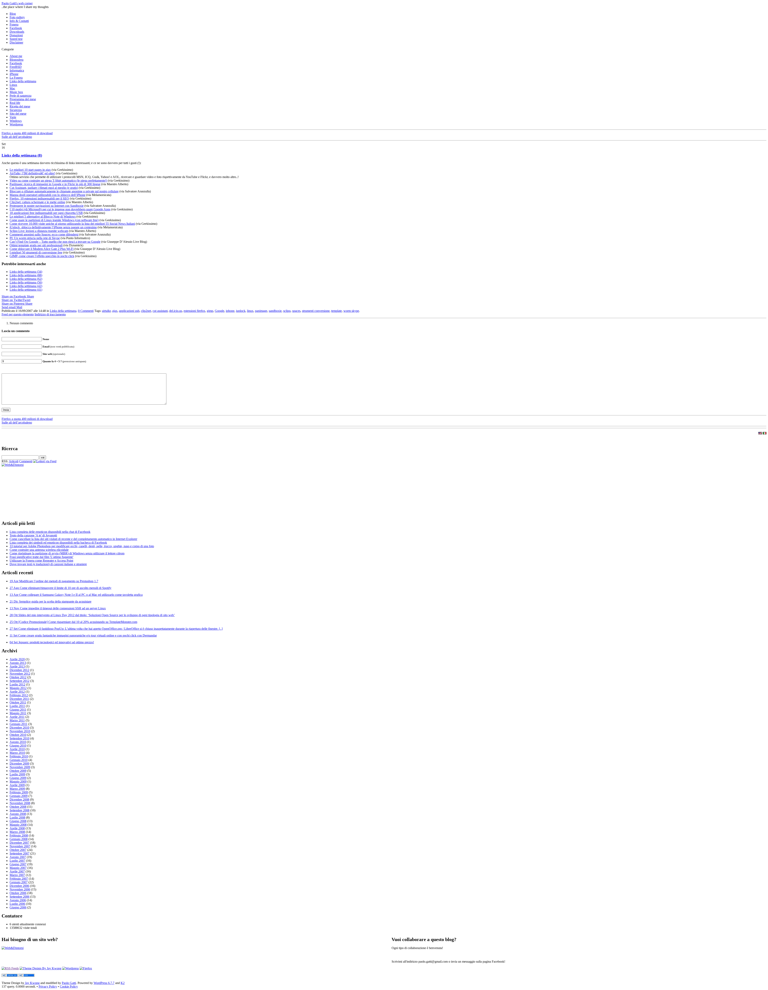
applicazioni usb (129, 310)
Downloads (17, 31)
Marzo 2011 (17, 720)
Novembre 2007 (20, 846)
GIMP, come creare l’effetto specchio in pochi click (42, 256)
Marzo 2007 (17, 875)
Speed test (16, 39)
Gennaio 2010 (19, 760)
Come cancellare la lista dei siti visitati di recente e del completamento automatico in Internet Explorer (73, 539)
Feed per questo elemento (18, 314)
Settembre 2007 (19, 853)
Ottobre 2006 (18, 893)
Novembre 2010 (20, 731)
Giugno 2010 (18, 745)
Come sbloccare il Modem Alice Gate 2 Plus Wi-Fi (42, 249)
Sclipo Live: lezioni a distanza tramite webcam (39, 231)
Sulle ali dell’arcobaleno (17, 136)
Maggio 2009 (18, 781)
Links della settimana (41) (26, 289)
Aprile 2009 (17, 785)
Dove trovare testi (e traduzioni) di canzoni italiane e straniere (48, 564)
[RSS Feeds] (10, 968)
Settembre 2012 (19, 681)
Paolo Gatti (69, 983)
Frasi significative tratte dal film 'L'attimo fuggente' (41, 557)
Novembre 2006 (20, 889)
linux (250, 310)
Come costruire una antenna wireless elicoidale (39, 549)
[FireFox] (86, 968)
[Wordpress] (70, 968)
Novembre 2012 (20, 673)
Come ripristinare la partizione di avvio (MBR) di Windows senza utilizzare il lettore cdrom (67, 553)
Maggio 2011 (18, 713)
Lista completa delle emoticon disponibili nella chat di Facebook (50, 531)
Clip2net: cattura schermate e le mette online (37, 202)
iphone (230, 310)
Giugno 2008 (18, 821)
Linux (13, 85)
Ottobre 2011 (18, 702)
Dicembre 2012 (19, 670)
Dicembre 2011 (19, 698)
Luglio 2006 (17, 903)
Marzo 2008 (17, 832)
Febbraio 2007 (19, 878)
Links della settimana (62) (26, 279)
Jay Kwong (32, 983)
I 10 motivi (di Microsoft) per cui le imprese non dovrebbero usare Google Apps (60, 209)
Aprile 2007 (17, 871)
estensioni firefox (194, 310)
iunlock (240, 310)
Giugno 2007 (18, 864)
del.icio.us (175, 310)
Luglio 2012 (17, 684)
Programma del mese (23, 99)
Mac (12, 88)
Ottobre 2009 (18, 770)
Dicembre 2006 (19, 886)
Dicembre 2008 (19, 799)
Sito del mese (18, 113)
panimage (261, 310)
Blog (13, 13)
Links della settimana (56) (26, 282)
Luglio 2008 (17, 817)
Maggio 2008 (18, 824)
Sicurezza (16, 110)
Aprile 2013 (17, 666)
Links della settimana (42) (26, 286)
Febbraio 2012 (19, 695)
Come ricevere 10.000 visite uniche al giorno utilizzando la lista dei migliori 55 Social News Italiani (72, 223)
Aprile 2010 (17, 749)
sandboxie (275, 310)
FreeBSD (16, 67)
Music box (16, 92)
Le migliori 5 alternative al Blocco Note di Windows (43, 216)
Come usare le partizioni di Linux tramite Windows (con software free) (54, 220)
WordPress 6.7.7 (104, 983)
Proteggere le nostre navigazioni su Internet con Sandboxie (47, 205)
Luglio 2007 (17, 860)
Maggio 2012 (18, 688)
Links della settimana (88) (26, 275)
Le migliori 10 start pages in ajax (30, 169)
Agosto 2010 (18, 742)
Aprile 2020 (17, 659)
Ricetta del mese (20, 106)
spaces (296, 310)
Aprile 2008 (17, 828)
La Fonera (16, 77)
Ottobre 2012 (18, 677)
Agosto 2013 (18, 663)
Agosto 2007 (18, 857)
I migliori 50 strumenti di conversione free (36, 252)
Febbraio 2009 (19, 792)
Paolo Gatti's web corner (17, 3)
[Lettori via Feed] (44, 461)
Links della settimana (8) (22, 155)
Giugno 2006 (18, 907)
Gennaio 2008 (19, 839)
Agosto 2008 (18, 814)
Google (219, 310)
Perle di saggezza (20, 95)
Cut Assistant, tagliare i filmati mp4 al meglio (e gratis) (44, 187)
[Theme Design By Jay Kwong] (40, 968)
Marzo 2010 (17, 752)
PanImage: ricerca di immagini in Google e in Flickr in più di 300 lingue (55, 184)
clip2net (146, 310)
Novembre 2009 (20, 767)
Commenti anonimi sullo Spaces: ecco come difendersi (44, 234)
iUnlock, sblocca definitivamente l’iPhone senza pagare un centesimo (53, 227)
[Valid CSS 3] (26, 975)
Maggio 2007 (18, 868)
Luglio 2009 (17, 774)
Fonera (14, 24)
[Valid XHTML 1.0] (10, 975)
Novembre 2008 (20, 803)
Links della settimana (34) (26, 271)
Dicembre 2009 (19, 763)
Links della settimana (23, 81)
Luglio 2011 (17, 706)
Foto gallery (17, 17)
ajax (114, 310)
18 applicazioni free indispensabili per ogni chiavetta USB (46, 213)
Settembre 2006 (19, 896)
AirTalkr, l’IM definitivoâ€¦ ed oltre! (32, 173)
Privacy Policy (48, 986)
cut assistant (160, 310)
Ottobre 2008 (18, 806)
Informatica (17, 70)
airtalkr (106, 310)
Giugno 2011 (18, 709)
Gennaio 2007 (19, 882)
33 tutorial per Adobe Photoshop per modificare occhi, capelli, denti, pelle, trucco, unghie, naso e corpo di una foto (82, 546)
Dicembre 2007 (19, 842)
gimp (210, 310)
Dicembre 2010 (19, 727)
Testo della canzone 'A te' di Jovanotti (33, 535)
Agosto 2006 (18, 900)
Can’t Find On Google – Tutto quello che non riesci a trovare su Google (55, 241)
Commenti (25, 461)
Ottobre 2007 (18, 850)
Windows (16, 120)
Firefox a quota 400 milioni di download (27, 133)
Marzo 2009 (17, 788)
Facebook (16, 28)
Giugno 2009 (18, 778)
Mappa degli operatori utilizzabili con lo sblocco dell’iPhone (47, 195)
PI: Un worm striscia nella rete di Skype (35, 238)
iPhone (14, 74)
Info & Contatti (19, 21)
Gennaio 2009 (19, 796)
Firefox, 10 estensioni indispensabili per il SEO (39, 198)
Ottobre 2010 (18, 734)
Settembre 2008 (19, 810)
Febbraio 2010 (19, 756)
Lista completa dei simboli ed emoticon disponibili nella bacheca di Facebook (58, 542)
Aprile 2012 (17, 691)
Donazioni (16, 35)
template (336, 310)
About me (16, 56)
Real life (15, 102)
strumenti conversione (316, 310)
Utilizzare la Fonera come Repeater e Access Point (41, 560)
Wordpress (16, 124)
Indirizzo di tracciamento (50, 314)
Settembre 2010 (19, 738)
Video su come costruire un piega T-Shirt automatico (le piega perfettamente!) (58, 180)
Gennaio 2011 (18, 724)
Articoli (13, 461)
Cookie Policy (69, 986)
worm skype (351, 310)
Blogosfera (16, 59)
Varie (13, 117)
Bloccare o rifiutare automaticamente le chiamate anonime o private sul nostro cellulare (64, 191)
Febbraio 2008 (19, 835)
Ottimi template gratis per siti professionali (36, 245)
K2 (123, 983)
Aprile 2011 (17, 716)
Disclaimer (16, 42)
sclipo (287, 310)
